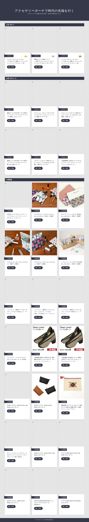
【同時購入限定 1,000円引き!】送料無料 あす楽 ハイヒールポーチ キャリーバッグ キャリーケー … (44, 359)
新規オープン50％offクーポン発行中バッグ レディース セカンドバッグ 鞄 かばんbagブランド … (17, 162)
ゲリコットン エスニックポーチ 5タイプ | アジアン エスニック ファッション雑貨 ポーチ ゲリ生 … (44, 114)
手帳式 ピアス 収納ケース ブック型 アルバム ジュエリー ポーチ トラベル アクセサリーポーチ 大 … (44, 61)
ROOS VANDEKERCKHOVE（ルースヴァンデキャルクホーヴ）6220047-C (44, 502)
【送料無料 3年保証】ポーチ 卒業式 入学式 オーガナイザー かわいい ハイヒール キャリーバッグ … (71, 359)
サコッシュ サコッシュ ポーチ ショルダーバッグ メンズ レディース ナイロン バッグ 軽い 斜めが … (17, 454)
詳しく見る (11, 66)
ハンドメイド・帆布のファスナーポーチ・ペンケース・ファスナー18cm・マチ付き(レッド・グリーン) (44, 311)
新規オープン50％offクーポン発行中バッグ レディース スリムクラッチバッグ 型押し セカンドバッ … (17, 114)
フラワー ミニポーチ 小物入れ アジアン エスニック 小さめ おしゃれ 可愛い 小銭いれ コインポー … (44, 162)
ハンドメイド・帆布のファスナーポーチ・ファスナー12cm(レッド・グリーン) (17, 311)
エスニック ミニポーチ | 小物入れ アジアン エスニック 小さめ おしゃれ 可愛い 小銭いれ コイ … (71, 114)
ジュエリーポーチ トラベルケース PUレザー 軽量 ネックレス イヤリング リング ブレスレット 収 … (17, 61)
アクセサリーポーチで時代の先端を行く (44, 10)
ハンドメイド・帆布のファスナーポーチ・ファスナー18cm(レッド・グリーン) (71, 311)
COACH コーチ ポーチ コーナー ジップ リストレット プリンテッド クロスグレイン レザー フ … (17, 216)
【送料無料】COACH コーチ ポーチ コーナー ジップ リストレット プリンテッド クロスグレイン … (71, 162)
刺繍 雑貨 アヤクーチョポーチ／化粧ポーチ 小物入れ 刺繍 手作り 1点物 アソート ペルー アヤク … (71, 407)
